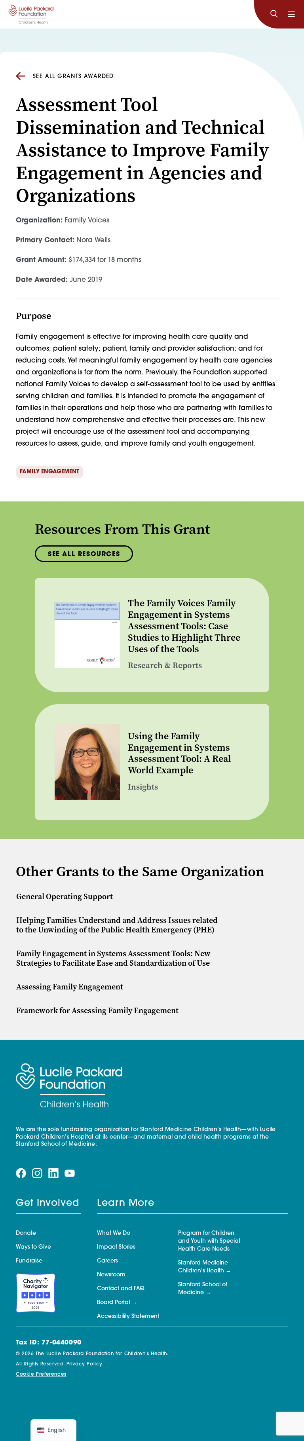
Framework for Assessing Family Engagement (97, 1010)
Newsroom (111, 1275)
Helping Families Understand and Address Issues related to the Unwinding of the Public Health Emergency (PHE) (117, 925)
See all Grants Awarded (73, 77)
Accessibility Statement (128, 1316)
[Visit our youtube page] (70, 1173)
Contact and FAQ (120, 1289)
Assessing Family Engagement (69, 987)
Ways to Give (33, 1247)
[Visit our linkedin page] (53, 1173)
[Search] (274, 14)
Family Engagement (49, 472)
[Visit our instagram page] (37, 1173)
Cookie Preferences (41, 1374)
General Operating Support (64, 896)
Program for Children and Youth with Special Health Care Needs (209, 1241)
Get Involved (47, 1203)
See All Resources (84, 554)
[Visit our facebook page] (21, 1173)
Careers (107, 1261)
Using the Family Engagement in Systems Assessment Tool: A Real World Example (179, 753)
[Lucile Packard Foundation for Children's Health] (31, 14)
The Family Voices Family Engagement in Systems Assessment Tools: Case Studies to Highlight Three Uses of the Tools (184, 626)
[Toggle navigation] (291, 14)
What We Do (113, 1233)
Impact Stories (116, 1247)
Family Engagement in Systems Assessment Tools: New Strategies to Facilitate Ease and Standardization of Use (113, 958)
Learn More (125, 1203)
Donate (26, 1233)
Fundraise (29, 1261)
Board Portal (113, 1303)
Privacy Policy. (85, 1364)
